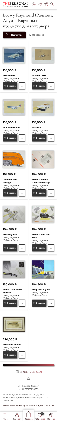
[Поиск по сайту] (52, 5)
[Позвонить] (46, 5)
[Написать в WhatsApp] (34, 5)
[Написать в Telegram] (40, 5)
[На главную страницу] (16, 4)
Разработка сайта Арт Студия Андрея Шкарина (28, 405)
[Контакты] (28, 379)
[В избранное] (22, 85)
